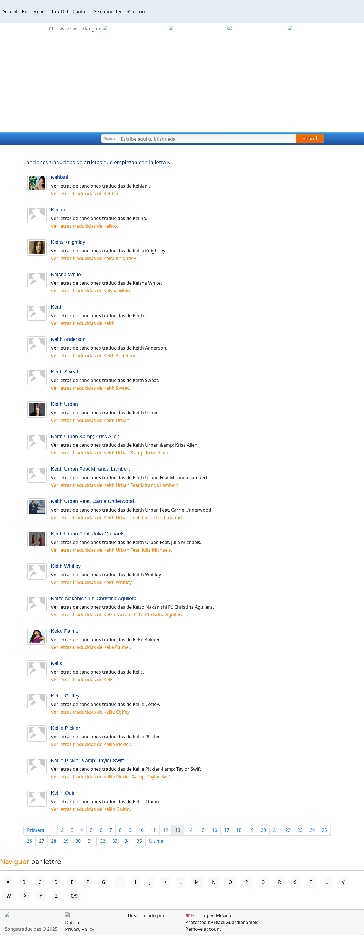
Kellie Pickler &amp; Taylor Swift (87, 760)
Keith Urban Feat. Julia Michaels (88, 534)
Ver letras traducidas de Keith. (83, 323)
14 (190, 830)
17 (226, 830)
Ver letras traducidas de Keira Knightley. (94, 258)
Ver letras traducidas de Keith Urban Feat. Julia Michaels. (111, 550)
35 (139, 841)
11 (153, 830)
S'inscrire (136, 11)
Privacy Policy (79, 929)
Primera (35, 830)
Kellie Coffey (65, 696)
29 (66, 841)
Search (311, 138)
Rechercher (34, 11)
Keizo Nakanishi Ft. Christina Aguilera (93, 598)
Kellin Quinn (64, 793)
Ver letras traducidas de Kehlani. (86, 193)
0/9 (74, 896)
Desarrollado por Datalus (115, 919)
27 (41, 841)
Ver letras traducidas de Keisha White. (92, 291)
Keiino (58, 210)
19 (251, 830)
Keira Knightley (68, 242)
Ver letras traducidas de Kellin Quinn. (91, 809)
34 (127, 841)
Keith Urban (64, 404)
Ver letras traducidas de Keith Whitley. (92, 582)
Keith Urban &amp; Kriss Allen (85, 436)
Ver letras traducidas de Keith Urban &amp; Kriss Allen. (110, 453)
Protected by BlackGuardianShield (222, 922)
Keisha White (66, 274)
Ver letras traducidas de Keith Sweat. (90, 388)
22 (287, 830)
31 (90, 841)
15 (202, 830)
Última (156, 841)
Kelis (56, 663)
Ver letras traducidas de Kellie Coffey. (91, 712)
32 (102, 841)
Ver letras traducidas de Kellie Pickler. (91, 744)
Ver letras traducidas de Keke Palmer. (91, 647)
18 (238, 830)
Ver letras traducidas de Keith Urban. (91, 420)
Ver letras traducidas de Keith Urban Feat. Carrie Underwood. (117, 517)
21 (275, 830)
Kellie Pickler (65, 728)
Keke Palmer (65, 631)
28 (53, 841)
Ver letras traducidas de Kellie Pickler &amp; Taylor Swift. (112, 777)
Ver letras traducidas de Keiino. (84, 226)
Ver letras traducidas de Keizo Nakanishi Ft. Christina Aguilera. (118, 615)
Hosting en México (208, 915)
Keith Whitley (66, 566)
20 (263, 830)
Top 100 (59, 11)
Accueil (9, 11)
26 (29, 841)
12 (165, 830)
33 (114, 841)
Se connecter (108, 11)
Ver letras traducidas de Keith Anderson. (94, 355)
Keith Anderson (68, 339)
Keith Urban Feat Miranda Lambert (90, 469)
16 (214, 830)
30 (78, 841)
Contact (81, 11)
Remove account (203, 929)
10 (141, 830)
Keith (57, 307)
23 (300, 830)
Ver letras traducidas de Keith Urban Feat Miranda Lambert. (115, 485)
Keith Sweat (64, 372)
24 (312, 830)
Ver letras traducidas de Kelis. (83, 679)
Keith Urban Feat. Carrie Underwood (92, 501)
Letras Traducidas (38, 139)
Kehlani (59, 177)
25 (324, 830)
